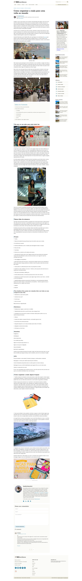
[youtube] (30, 501)
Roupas (18, 110)
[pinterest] (23, 568)
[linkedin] (25, 501)
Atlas (27, 4)
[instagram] (28, 501)
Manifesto (33, 573)
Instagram (46, 492)
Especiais (18, 4)
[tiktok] (25, 568)
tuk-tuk (45, 37)
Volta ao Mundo (20, 18)
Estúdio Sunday (60, 577)
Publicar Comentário (20, 526)
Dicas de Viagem (31, 4)
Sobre (36, 4)
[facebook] (23, 501)
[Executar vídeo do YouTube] (32, 136)
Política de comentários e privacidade (21, 561)
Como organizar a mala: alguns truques (22, 119)
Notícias (33, 574)
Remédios (19, 115)
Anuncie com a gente (18, 563)
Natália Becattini (21, 15)
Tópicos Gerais (28, 8)
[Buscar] (67, 2)
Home (15, 4)
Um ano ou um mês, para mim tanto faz (22, 106)
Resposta (18, 545)
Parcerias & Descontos (62, 4)
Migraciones (37, 492)
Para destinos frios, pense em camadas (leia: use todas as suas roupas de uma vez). (31, 112)
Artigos (23, 4)
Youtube (41, 492)
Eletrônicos (19, 114)
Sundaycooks (66, 577)
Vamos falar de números (20, 108)
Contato (33, 571)
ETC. (18, 117)
